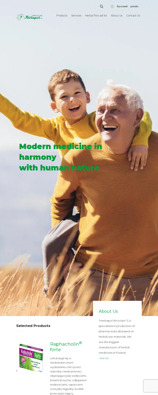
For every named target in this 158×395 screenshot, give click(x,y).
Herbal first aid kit (96, 15)
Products (61, 15)
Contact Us (133, 15)
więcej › (104, 358)
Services (76, 15)
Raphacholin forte (64, 346)
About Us (117, 15)
